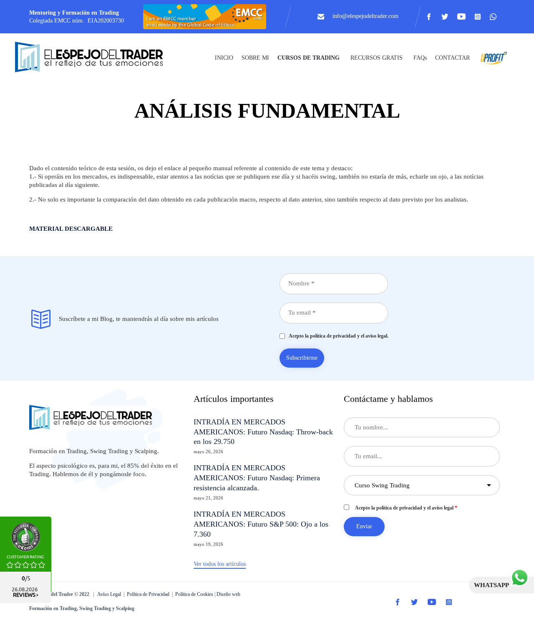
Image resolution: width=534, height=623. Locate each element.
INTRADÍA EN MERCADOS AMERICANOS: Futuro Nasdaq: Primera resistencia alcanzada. (257, 478)
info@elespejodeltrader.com (365, 16)
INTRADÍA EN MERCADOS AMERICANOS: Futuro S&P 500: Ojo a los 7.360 (261, 524)
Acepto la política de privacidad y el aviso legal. (336, 336)
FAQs (420, 58)
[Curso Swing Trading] (96, 57)
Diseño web (228, 594)
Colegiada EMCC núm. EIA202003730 (76, 21)
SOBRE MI (255, 58)
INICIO (224, 58)
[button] (220, 564)
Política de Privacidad (148, 594)
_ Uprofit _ (491, 58)
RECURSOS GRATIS (376, 58)
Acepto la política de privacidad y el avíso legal (406, 508)
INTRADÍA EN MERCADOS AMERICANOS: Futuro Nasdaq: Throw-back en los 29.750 (263, 432)
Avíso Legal (109, 594)
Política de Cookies (194, 594)
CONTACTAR (452, 58)
